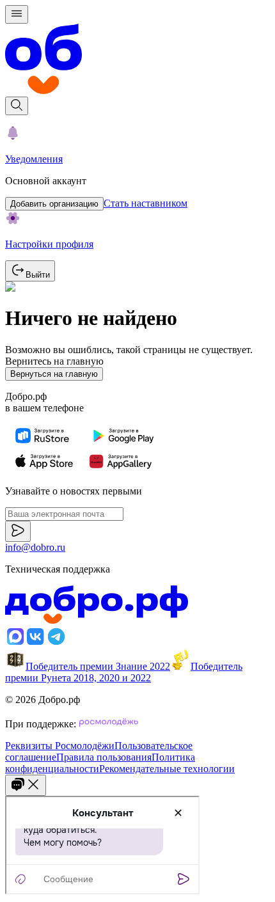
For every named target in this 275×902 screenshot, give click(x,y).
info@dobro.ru (35, 547)
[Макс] (15, 643)
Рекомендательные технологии (167, 768)
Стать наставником (145, 203)
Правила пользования (104, 757)
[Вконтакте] (36, 643)
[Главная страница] (137, 60)
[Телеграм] (56, 643)
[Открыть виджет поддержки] (25, 785)
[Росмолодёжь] (109, 723)
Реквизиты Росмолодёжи (59, 745)
